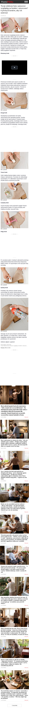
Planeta (7, 2)
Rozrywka (26, 417)
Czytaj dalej (14, 705)
